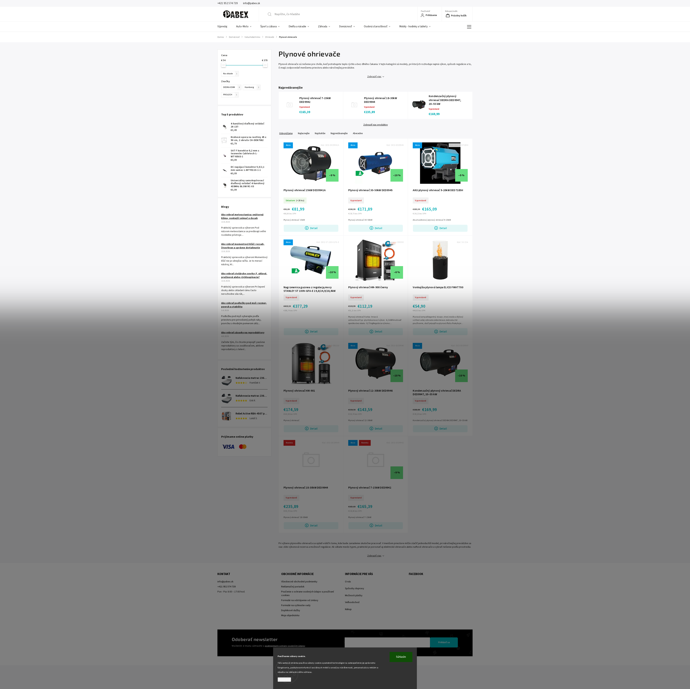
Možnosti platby (353, 595)
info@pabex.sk (225, 581)
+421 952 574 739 (226, 586)
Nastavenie (284, 679)
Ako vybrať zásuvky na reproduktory (242, 332)
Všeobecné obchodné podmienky (299, 581)
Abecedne (358, 133)
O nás (348, 581)
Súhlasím (401, 657)
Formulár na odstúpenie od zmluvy (299, 600)
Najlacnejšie (303, 133)
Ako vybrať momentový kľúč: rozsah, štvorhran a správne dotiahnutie (242, 246)
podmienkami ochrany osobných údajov (285, 645)
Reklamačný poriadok (292, 586)
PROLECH (230, 94)
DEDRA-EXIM (231, 87)
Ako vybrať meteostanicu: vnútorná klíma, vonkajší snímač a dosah (242, 216)
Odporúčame (286, 133)
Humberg (252, 87)
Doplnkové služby (290, 610)
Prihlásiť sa (444, 642)
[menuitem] (224, 27)
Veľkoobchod (352, 602)
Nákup (348, 609)
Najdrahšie (320, 133)
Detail (314, 228)
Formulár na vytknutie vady (295, 605)
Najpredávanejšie (339, 133)
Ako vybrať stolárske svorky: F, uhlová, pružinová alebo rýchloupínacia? (244, 275)
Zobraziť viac (374, 76)
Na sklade (230, 73)
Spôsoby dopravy (354, 588)
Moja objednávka (290, 615)
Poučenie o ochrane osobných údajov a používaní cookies (307, 593)
